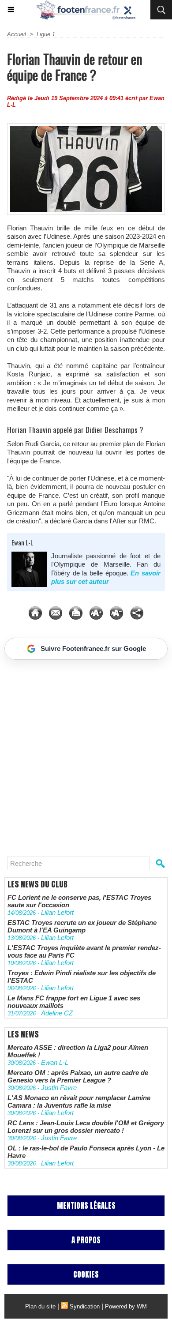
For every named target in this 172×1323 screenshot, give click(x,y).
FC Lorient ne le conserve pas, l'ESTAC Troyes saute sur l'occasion (79, 901)
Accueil (16, 34)
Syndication (85, 1306)
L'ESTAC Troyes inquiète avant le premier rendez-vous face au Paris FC (84, 951)
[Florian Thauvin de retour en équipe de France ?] (86, 127)
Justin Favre (59, 1087)
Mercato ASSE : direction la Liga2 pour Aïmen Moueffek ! (77, 1051)
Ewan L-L (22, 542)
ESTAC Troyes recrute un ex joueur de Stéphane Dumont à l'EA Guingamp (82, 926)
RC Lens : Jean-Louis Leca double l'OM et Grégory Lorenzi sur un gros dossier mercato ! (85, 1126)
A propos (86, 1240)
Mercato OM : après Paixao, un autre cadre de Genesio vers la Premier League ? (77, 1076)
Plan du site (40, 1306)
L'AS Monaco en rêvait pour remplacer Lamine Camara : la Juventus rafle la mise (78, 1101)
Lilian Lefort (57, 912)
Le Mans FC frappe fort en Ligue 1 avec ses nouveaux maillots (73, 1001)
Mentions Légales (86, 1205)
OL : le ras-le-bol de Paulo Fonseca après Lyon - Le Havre (86, 1151)
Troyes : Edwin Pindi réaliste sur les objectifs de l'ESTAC (81, 976)
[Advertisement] (81, 755)
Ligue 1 (46, 34)
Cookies (86, 1274)
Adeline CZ (57, 1013)
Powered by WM (126, 1306)
